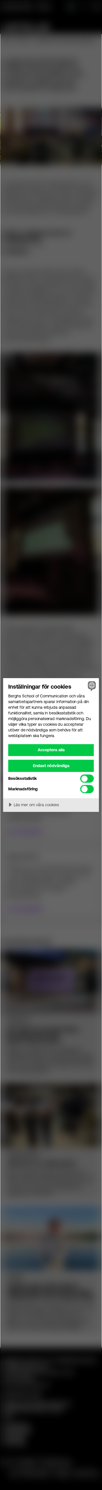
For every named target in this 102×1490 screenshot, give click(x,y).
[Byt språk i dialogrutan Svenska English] (91, 686)
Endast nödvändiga (51, 765)
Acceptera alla (51, 750)
